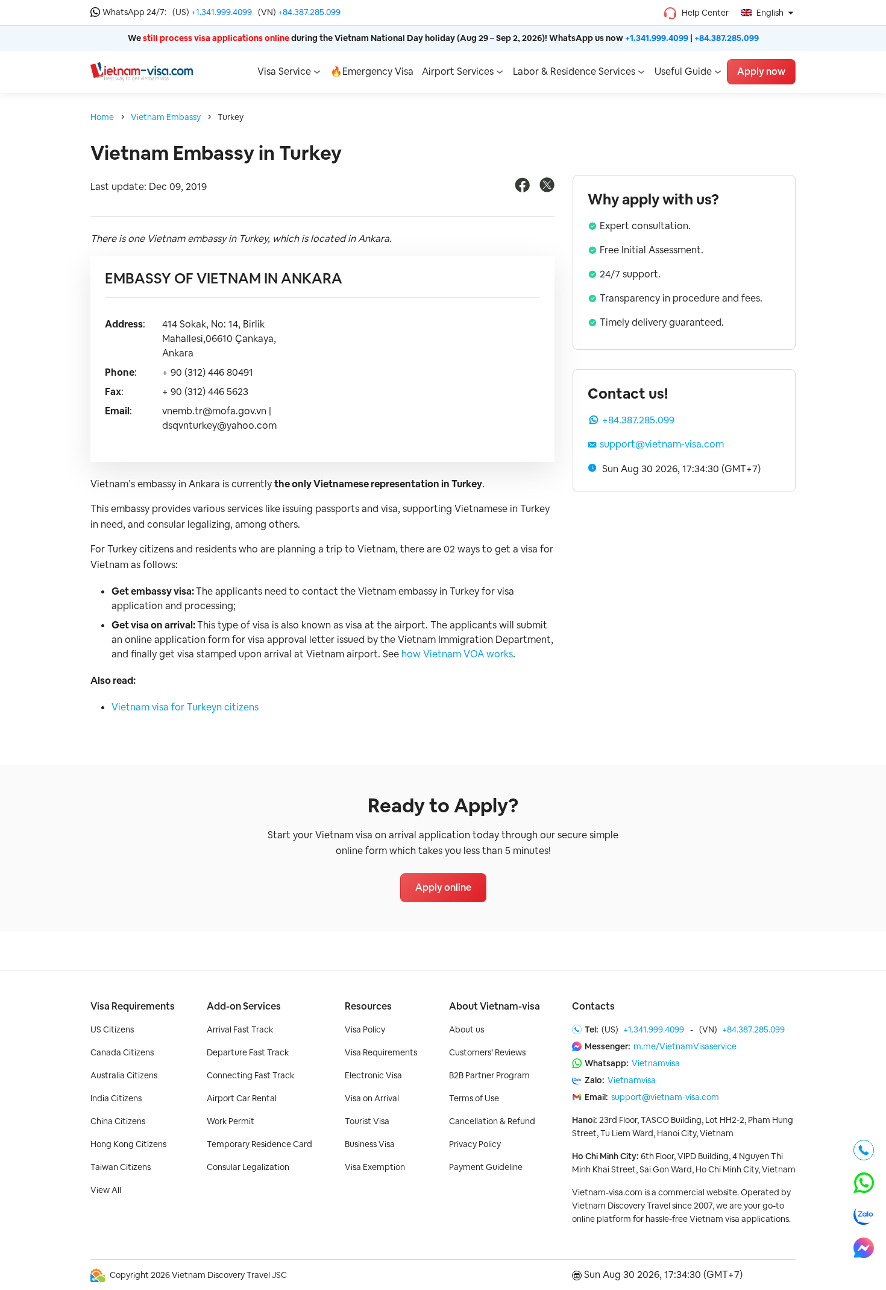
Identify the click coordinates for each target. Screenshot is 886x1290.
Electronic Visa (373, 1075)
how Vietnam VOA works (457, 654)
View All (105, 1189)
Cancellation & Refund (492, 1121)
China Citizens (117, 1121)
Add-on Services (244, 1006)
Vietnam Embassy (166, 117)
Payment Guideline (486, 1167)
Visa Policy (365, 1029)
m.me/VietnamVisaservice (685, 1046)
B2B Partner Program (489, 1075)
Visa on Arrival (372, 1098)
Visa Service (284, 71)
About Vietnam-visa (494, 1006)
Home (102, 117)
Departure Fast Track (248, 1052)
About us (466, 1029)
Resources (368, 1006)
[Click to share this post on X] (547, 189)
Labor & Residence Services (574, 71)
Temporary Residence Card (259, 1144)
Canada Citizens (122, 1052)
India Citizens (116, 1098)
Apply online (443, 887)
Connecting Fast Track (250, 1075)
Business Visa (370, 1144)
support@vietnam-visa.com (662, 444)
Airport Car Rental (242, 1098)
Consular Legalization (248, 1167)
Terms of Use (474, 1098)
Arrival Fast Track (240, 1029)
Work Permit (230, 1121)
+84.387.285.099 (309, 12)
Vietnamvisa (656, 1063)
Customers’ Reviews (487, 1052)
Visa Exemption (375, 1167)
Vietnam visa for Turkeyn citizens (185, 707)
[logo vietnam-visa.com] (141, 71)
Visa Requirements (132, 1006)
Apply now (761, 71)
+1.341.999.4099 (221, 12)
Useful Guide (683, 71)
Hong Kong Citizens (128, 1144)
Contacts (593, 1006)
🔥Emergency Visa (371, 71)
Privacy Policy (475, 1144)
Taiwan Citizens (120, 1167)
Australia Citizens (123, 1075)
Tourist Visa (367, 1121)
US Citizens (112, 1029)
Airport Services (458, 71)
